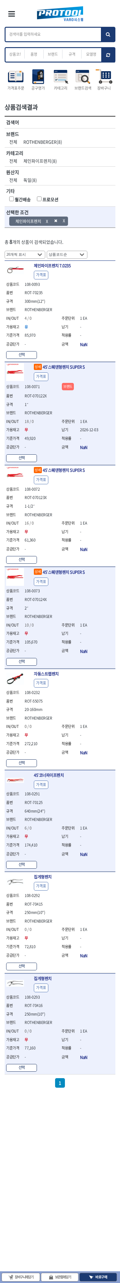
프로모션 (50, 199)
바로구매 (101, 1277)
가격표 (41, 275)
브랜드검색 (82, 88)
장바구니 (104, 88)
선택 (21, 354)
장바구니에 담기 (24, 1277)
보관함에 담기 (63, 1277)
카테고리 (60, 88)
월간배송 (23, 199)
